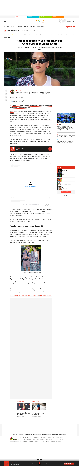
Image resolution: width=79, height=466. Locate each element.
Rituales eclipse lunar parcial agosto (34, 34)
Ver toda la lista (65, 191)
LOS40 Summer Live (40, 26)
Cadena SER (49, 437)
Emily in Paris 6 (71, 34)
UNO (33, 439)
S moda (47, 441)
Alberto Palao (19, 90)
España (68, 21)
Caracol (61, 437)
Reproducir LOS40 (50, 149)
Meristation (58, 441)
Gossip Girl (16, 295)
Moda (9, 37)
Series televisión (43, 295)
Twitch (44, 421)
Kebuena (60, 439)
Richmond (24, 441)
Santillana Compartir (44, 437)
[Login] (73, 21)
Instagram (32, 421)
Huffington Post (27, 439)
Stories (47, 421)
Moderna (30, 441)
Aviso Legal (15, 434)
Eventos (26, 26)
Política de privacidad (28, 434)
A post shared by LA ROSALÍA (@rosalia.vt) (30, 204)
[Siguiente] (74, 34)
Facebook (6, 91)
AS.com (53, 437)
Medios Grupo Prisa (14, 441)
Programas (20, 26)
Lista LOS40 (6, 26)
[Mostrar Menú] (5, 21)
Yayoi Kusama (46, 34)
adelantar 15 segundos (43, 463)
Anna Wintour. (18, 135)
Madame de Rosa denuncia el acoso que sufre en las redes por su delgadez (38, 413)
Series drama (21, 295)
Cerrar (73, 30)
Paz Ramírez (53, 34)
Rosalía (11, 295)
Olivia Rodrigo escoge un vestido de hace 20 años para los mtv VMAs (23, 413)
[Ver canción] (60, 171)
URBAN (54, 16)
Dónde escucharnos (62, 434)
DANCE (42, 16)
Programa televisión (51, 295)
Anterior (32, 463)
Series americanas (28, 295)
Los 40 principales (31, 437)
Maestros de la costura (62, 34)
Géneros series (36, 295)
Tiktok (35, 421)
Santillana (37, 437)
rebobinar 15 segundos (35, 463)
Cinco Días (42, 439)
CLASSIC (30, 16)
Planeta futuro (55, 439)
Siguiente (46, 463)
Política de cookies (36, 434)
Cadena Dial (46, 439)
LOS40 (17, 16)
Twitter (6, 94)
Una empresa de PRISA (14, 438)
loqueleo (52, 441)
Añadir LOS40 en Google (18, 101)
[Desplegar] (39, 459)
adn (57, 437)
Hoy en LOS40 (32, 26)
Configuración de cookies (45, 434)
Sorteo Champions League (20, 34)
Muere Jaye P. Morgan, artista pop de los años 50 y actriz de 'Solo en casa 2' (65, 142)
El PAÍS (25, 437)
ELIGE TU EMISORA (68, 463)
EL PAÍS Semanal (51, 439)
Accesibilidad (21, 434)
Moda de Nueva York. (19, 215)
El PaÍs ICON (42, 441)
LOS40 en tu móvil (54, 434)
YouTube (37, 421)
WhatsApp (6, 97)
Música (12, 26)
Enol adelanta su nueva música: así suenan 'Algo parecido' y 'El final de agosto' (66, 136)
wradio (37, 439)
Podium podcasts (36, 441)
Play (39, 463)
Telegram (6, 100)
